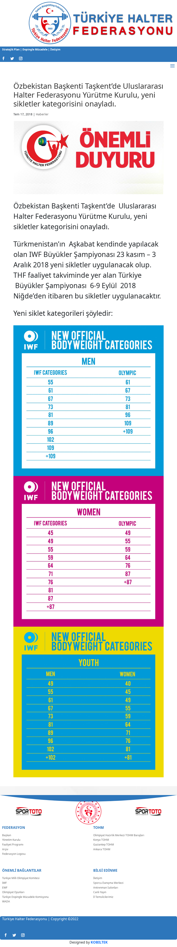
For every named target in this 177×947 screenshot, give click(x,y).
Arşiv (5, 849)
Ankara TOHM (101, 849)
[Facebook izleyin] (3, 58)
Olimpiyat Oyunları (13, 892)
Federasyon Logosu (13, 854)
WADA (6, 901)
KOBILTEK (99, 942)
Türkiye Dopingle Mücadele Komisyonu (25, 897)
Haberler (42, 114)
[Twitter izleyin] (12, 58)
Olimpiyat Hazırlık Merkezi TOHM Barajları (118, 835)
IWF (4, 883)
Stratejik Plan (11, 49)
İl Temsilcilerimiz (103, 897)
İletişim (55, 49)
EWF (4, 887)
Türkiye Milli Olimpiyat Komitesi (21, 878)
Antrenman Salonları (105, 887)
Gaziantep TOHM (103, 844)
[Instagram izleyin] (20, 58)
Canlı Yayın (99, 892)
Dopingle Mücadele (34, 49)
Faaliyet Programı (12, 844)
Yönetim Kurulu (11, 840)
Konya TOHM (101, 840)
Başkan (6, 835)
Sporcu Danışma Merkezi (108, 883)
